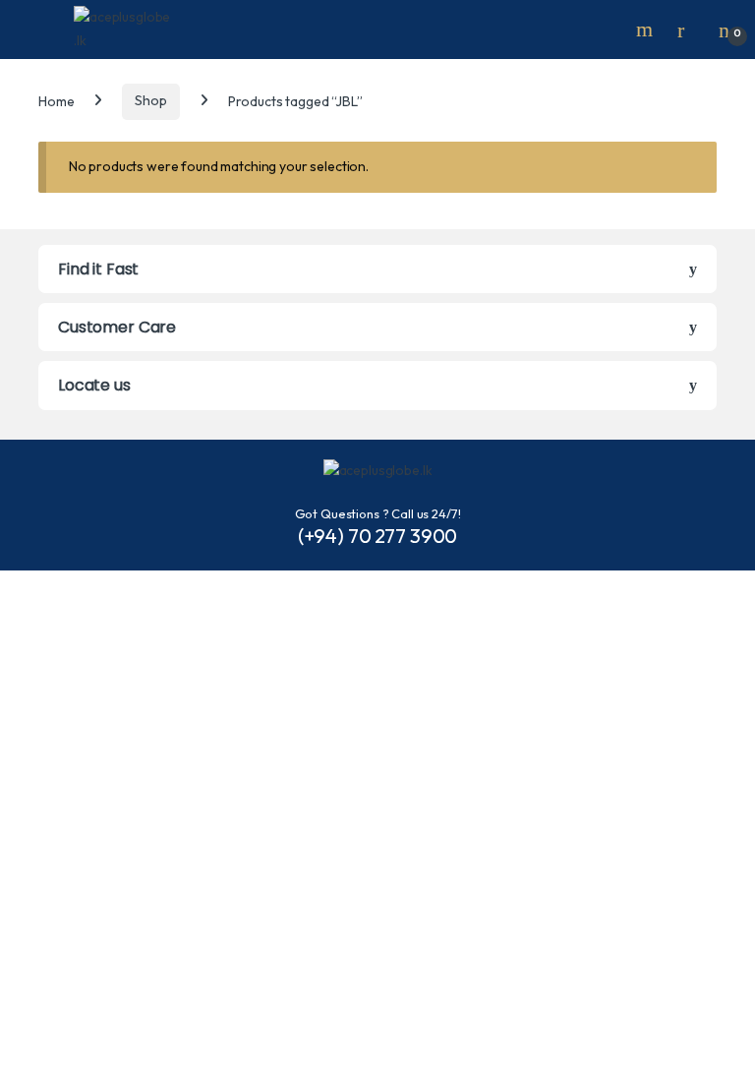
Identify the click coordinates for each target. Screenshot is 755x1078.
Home (56, 100)
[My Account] (688, 30)
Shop (150, 100)
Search (647, 29)
